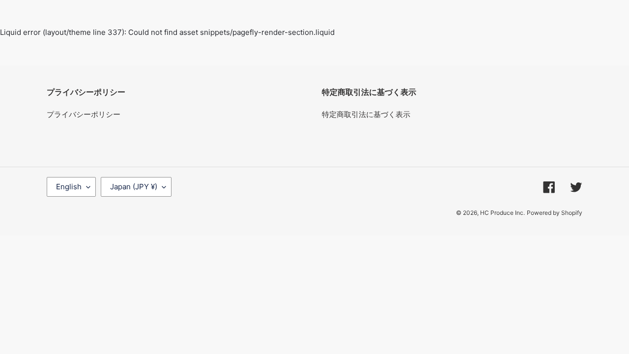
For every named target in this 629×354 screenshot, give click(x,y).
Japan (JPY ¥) (133, 186)
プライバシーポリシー (83, 114)
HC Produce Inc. (502, 212)
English (69, 186)
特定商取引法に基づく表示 (366, 114)
